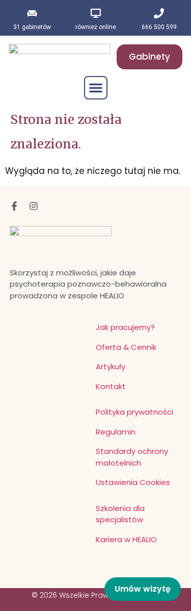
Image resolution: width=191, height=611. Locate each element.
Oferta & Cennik (126, 347)
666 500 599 (159, 27)
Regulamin (115, 431)
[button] (95, 87)
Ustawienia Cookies (133, 482)
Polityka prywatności (134, 411)
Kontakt (111, 386)
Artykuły (110, 366)
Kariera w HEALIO (126, 539)
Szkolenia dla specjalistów (120, 514)
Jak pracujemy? (125, 327)
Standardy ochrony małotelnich (132, 457)
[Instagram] (33, 206)
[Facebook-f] (14, 206)
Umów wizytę (143, 589)
